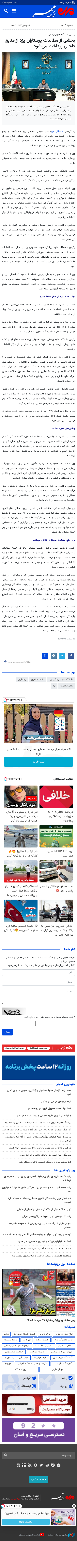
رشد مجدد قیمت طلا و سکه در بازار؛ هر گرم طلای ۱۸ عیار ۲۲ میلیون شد (36, 1189)
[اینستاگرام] (47, 1465)
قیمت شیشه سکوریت (24, 1334)
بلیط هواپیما (40, 1358)
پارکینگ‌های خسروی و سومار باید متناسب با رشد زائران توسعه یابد (38, 1123)
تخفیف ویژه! (26, 1522)
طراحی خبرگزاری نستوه (58, 1535)
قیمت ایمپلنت (37, 1352)
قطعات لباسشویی (14, 1352)
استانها (70, 25)
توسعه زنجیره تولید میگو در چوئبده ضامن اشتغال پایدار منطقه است (37, 1234)
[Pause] (7, 739)
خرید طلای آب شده (63, 1340)
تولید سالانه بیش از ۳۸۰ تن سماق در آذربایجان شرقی (44, 1209)
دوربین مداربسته (44, 1346)
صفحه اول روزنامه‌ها (61, 1264)
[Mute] (13, 739)
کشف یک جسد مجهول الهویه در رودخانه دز (49, 1109)
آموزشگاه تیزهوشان (62, 1358)
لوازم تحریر (45, 1334)
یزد (61, 25)
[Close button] (74, 1506)
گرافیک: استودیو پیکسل (29, 1535)
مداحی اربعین (65, 1346)
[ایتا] (18, 1465)
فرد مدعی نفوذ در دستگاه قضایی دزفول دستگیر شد (45, 1162)
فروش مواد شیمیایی (61, 1352)
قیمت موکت (42, 1340)
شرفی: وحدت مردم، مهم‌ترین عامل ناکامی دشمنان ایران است (40, 1148)
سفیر (6, 1334)
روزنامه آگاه (20, 1370)
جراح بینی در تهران (64, 1334)
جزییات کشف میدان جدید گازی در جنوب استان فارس (44, 1249)
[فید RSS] (29, 1465)
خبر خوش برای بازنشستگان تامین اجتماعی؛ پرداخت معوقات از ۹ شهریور (39, 1200)
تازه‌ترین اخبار (65, 1084)
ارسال (7, 1032)
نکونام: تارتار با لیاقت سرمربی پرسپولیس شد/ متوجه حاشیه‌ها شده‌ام (40, 1225)
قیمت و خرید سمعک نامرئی (32, 1364)
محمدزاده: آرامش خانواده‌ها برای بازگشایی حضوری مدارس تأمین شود (39, 1092)
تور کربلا (27, 1340)
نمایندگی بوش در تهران (16, 1358)
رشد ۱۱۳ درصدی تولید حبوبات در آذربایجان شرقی (46, 1217)
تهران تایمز (57, 1370)
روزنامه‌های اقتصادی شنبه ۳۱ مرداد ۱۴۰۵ (50, 1320)
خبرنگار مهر (57, 131)
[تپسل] (5, 700)
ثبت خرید (38, 761)
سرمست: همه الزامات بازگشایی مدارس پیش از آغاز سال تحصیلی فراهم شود (38, 1139)
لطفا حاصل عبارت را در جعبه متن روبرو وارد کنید (49, 1017)
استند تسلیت (11, 1340)
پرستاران (22, 680)
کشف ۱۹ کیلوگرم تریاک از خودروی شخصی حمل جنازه (44, 1241)
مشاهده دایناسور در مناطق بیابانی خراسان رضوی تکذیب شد (41, 1256)
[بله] (52, 1465)
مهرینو (8, 1364)
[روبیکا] (35, 1465)
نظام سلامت (66, 686)
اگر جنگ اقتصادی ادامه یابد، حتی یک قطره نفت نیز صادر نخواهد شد (36, 1130)
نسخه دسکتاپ (38, 1479)
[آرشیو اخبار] (24, 1465)
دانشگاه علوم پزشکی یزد (61, 680)
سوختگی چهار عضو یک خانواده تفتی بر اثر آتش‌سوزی (45, 1155)
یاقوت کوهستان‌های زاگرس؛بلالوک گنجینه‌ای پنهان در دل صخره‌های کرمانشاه (37, 1178)
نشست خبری (37, 680)
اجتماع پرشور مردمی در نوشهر (56, 1101)
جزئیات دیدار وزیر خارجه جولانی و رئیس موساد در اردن (44, 1116)
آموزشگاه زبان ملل (63, 1364)
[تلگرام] (58, 1465)
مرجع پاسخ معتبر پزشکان (16, 1346)
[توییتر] (41, 1465)
